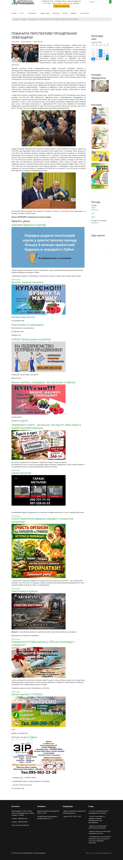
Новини (21, 13)
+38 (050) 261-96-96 (47, 1)
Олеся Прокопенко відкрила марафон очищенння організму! (42, 520)
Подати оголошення (61, 6)
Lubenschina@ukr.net (74, 1)
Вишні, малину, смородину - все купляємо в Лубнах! (44, 382)
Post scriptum (85, 13)
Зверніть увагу (45, 13)
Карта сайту (89, 853)
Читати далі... (16, 280)
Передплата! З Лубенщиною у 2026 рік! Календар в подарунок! (43, 643)
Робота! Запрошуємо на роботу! (31, 339)
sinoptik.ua (95, 223)
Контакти (65, 13)
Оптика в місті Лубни (24, 737)
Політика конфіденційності (103, 853)
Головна (14, 13)
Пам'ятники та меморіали (27, 324)
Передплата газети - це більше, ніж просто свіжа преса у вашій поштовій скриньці (46, 426)
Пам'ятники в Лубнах (25, 591)
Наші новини (15, 42)
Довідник (73, 13)
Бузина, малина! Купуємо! (27, 282)
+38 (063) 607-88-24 (60, 1)
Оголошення (32, 13)
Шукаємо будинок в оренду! (29, 224)
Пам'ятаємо (55, 13)
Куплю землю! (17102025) (27, 694)
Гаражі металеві (21, 473)
